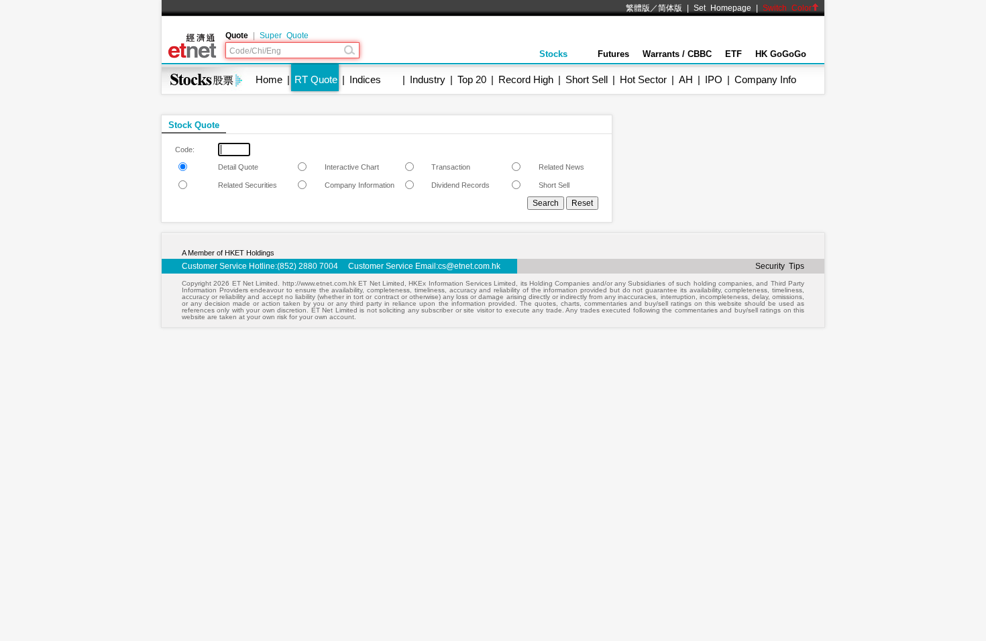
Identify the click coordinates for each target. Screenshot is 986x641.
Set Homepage (722, 8)
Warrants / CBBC (677, 54)
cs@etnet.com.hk (469, 266)
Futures (613, 54)
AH (686, 79)
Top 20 (471, 79)
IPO (713, 79)
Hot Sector (643, 79)
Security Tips (779, 266)
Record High (525, 79)
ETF (733, 54)
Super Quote (284, 35)
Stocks (553, 54)
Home (269, 79)
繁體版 (638, 8)
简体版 (670, 8)
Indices (365, 79)
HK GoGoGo (780, 54)
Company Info (765, 79)
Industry (427, 79)
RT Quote (315, 79)
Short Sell (586, 79)
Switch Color (787, 8)
